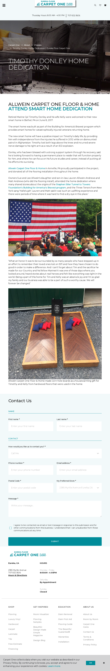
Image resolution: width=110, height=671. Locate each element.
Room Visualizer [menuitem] (41, 614)
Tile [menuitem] (10, 639)
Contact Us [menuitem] (88, 632)
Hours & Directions (17, 575)
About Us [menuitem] (87, 614)
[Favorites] (100, 5)
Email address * (64, 463)
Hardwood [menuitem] (13, 624)
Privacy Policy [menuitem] (90, 644)
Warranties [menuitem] (63, 637)
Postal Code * (14, 481)
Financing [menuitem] (13, 649)
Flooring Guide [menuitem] (65, 624)
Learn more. (54, 666)
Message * (13, 499)
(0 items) (105, 5)
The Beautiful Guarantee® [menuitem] (64, 630)
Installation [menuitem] (63, 642)
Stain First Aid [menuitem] (65, 619)
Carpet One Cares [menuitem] (88, 625)
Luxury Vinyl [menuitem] (14, 619)
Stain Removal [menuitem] (65, 614)
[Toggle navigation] (4, 5)
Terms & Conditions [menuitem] (88, 638)
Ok (90, 663)
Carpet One (14, 45)
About (27, 45)
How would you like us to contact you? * (27, 447)
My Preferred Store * (66, 481)
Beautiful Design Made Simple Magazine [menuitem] (39, 631)
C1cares (37, 45)
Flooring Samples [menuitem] (37, 620)
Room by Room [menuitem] (90, 619)
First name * (14, 419)
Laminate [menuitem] (12, 634)
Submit (55, 541)
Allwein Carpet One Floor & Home (26, 168)
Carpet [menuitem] (11, 629)
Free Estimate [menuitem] (15, 644)
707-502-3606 (74, 15)
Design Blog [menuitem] (39, 640)
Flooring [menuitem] (12, 614)
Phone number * (16, 463)
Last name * (62, 419)
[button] (95, 5)
